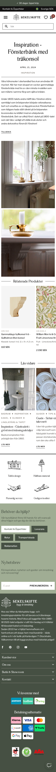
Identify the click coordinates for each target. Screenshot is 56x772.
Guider (40, 414)
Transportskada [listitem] (26, 537)
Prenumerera (39, 585)
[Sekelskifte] (28, 602)
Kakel (5, 418)
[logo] (26, 17)
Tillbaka (6, 132)
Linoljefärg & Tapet (13, 422)
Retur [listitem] (7, 537)
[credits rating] (39, 752)
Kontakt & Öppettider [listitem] (15, 529)
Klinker (17, 418)
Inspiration (28, 73)
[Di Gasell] (15, 752)
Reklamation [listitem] (10, 546)
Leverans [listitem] (39, 529)
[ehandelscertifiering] (27, 752)
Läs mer (5, 444)
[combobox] (30, 26)
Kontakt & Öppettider (13, 9)
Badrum (6, 414)
